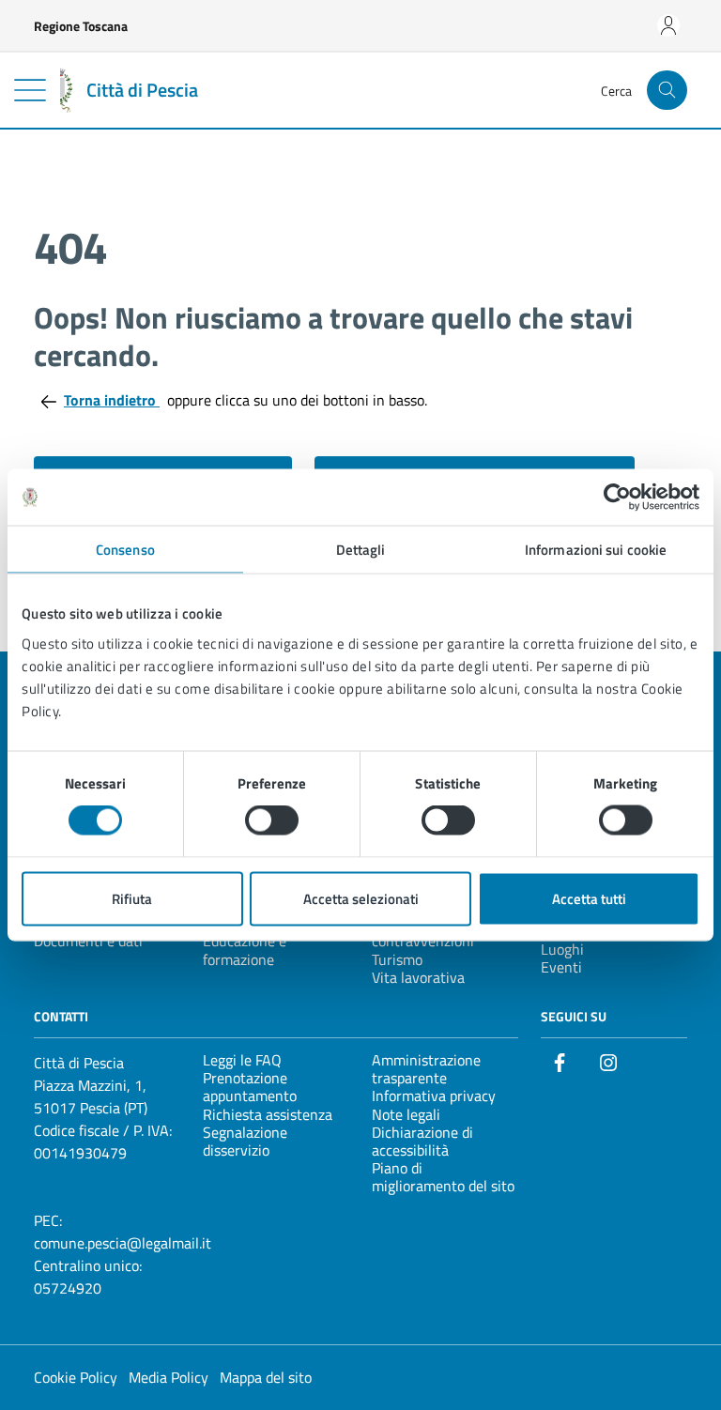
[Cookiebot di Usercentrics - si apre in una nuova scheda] (617, 497)
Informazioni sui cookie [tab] (596, 549)
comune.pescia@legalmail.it (122, 1243)
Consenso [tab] (125, 549)
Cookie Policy (75, 1377)
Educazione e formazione (244, 949)
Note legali (406, 1114)
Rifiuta (132, 898)
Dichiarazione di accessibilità (422, 1141)
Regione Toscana (81, 26)
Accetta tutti (589, 898)
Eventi (561, 967)
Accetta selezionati (361, 898)
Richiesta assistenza (267, 1114)
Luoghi (562, 949)
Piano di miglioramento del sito (443, 1177)
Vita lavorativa (418, 977)
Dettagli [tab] (361, 549)
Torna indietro (112, 400)
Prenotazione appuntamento (250, 1086)
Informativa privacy (434, 1095)
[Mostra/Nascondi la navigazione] (30, 90)
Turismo (397, 959)
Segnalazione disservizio (245, 1141)
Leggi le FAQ (242, 1060)
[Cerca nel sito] (667, 90)
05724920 (67, 1288)
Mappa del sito (266, 1377)
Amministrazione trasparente (426, 1069)
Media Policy (168, 1377)
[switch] (272, 820)
